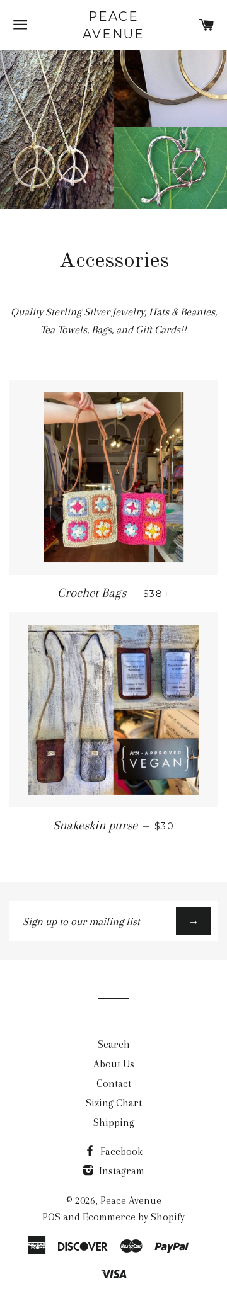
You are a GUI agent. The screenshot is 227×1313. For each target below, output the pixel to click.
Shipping (113, 1122)
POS (51, 1217)
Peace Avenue (113, 25)
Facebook (120, 1151)
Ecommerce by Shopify (134, 1217)
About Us (113, 1064)
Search (114, 1044)
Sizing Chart (114, 1103)
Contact (113, 1083)
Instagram (120, 1171)
